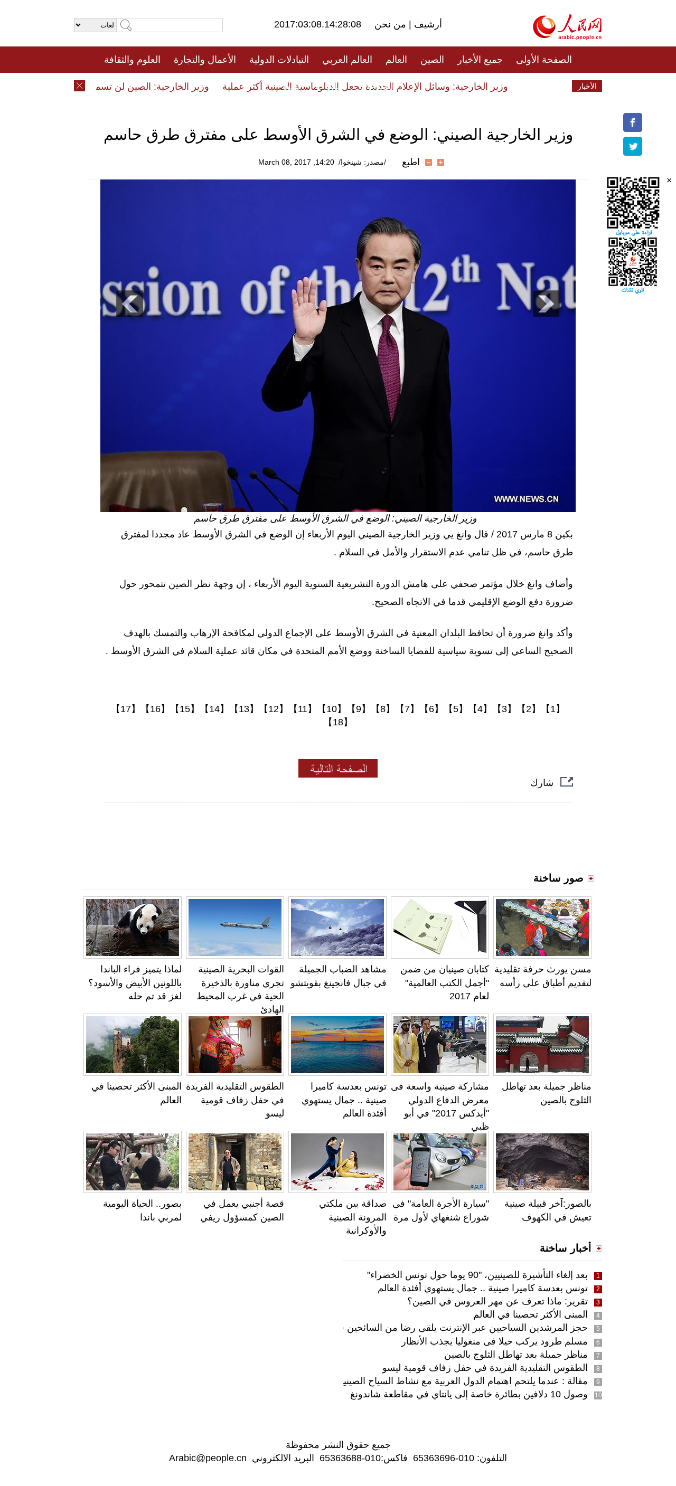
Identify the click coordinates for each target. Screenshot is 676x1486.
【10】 (331, 709)
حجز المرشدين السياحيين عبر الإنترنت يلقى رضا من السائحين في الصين (446, 1327)
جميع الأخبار (480, 59)
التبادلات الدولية (279, 59)
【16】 (155, 709)
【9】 (358, 709)
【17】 (125, 709)
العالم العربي (347, 59)
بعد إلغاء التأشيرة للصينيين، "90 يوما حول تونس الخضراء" (477, 1275)
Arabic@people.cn (208, 1458)
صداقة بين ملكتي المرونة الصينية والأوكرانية (353, 1216)
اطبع (411, 162)
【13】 (244, 709)
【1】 (553, 709)
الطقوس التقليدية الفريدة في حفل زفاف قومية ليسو (235, 1099)
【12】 (273, 709)
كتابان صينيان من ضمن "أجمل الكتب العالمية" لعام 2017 (444, 982)
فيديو (292, 86)
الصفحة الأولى (544, 59)
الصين (432, 59)
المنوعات (375, 86)
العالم (396, 59)
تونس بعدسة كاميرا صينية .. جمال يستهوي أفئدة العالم (344, 1099)
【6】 (431, 709)
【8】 (383, 709)
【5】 (456, 709)
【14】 (214, 709)
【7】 (407, 709)
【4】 (480, 709)
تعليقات (330, 86)
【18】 (338, 722)
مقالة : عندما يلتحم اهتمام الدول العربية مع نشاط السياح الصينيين (461, 1381)
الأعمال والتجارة (205, 59)
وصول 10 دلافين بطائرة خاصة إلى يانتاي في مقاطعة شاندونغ (469, 1394)
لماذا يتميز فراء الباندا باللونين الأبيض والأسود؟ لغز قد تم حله (135, 982)
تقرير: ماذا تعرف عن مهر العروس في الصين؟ (497, 1301)
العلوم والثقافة (132, 59)
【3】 (504, 709)
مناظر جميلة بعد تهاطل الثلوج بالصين (516, 1354)
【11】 (302, 709)
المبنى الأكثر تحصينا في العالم (530, 1314)
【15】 (185, 709)
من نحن (391, 24)
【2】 (529, 709)
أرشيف (426, 24)
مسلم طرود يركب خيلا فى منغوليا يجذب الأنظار (494, 1341)
